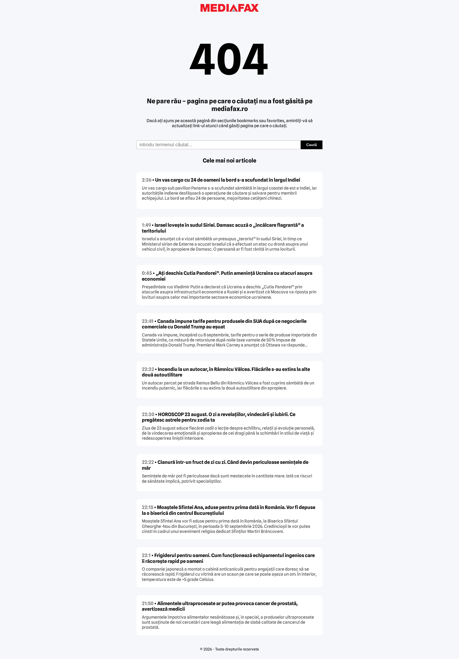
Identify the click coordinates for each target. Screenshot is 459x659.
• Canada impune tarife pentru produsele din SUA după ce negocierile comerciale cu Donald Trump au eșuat (224, 324)
